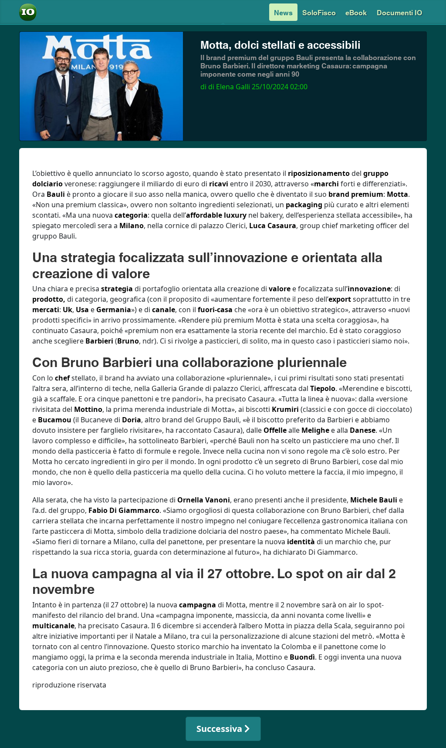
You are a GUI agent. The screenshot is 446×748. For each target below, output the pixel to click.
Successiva (220, 729)
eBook (356, 12)
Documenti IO (399, 12)
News (283, 12)
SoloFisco (319, 12)
